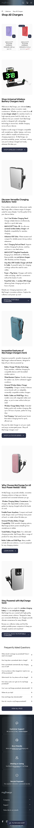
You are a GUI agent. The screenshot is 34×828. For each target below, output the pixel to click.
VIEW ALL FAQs (17, 708)
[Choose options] (14, 36)
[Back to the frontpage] (2, 11)
